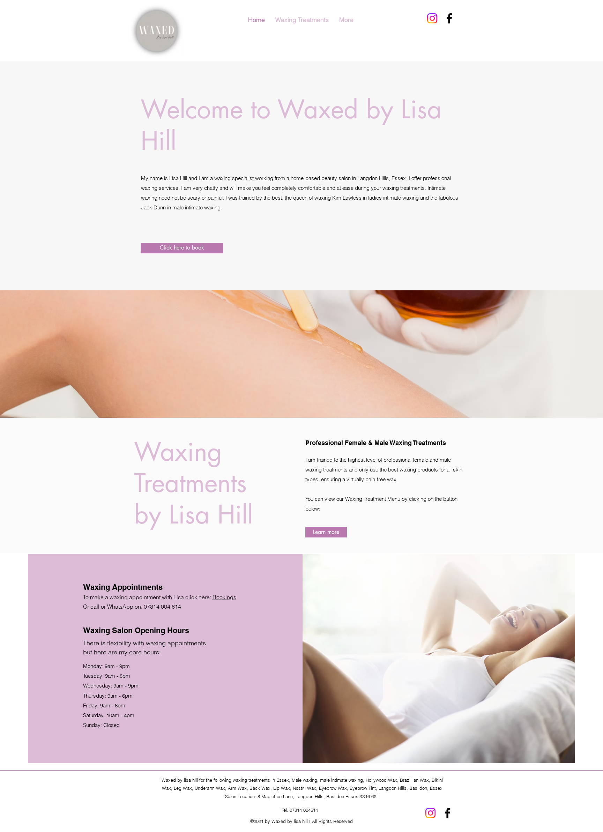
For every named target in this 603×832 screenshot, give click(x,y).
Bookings (224, 597)
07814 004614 (304, 810)
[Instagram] (432, 18)
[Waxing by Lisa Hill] (449, 18)
